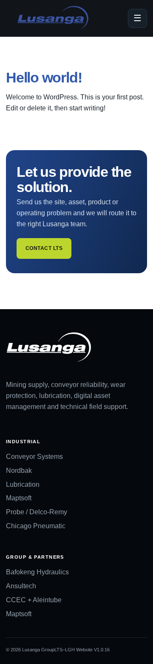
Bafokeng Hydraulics (37, 572)
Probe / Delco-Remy (36, 512)
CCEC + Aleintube (34, 600)
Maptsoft (18, 498)
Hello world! (44, 77)
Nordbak (19, 470)
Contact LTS (44, 248)
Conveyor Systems (34, 456)
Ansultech (21, 586)
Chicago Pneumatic (35, 526)
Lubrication (23, 484)
